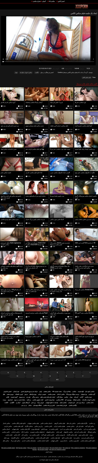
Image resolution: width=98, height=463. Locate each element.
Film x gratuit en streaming (78, 448)
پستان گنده (60, 397)
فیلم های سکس (49, 387)
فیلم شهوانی (15, 429)
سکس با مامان (61, 394)
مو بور (26, 394)
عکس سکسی (6, 432)
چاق (4, 394)
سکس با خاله (25, 432)
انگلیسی (12, 402)
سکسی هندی (63, 402)
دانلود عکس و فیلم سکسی (87, 440)
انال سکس (17, 435)
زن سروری (22, 397)
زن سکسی (92, 423)
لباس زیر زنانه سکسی (49, 405)
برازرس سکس (38, 426)
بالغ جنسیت (81, 391)
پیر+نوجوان (84, 394)
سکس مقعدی (47, 391)
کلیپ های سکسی (18, 426)
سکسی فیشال (77, 400)
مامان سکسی (90, 402)
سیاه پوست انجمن (50, 400)
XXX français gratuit (21, 448)
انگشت (36, 72)
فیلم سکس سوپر (83, 435)
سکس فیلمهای (50, 432)
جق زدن (28, 397)
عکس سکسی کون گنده (47, 435)
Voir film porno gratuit (43, 448)
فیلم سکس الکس (86, 77)
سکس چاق (6, 440)
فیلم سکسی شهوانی (33, 423)
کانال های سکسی (25, 429)
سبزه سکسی (88, 397)
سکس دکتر (25, 435)
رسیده (4, 400)
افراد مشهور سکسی (38, 400)
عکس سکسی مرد (34, 435)
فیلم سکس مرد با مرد (66, 429)
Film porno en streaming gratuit (57, 449)
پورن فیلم (6, 438)
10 (33, 376)
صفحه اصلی (49, 452)
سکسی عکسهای (68, 432)
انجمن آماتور (61, 1)
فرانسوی (10, 400)
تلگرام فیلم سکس (82, 423)
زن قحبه (29, 400)
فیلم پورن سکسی (74, 440)
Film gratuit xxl (66, 448)
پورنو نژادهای (32, 394)
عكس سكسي (48, 426)
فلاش (7, 397)
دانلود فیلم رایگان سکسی (19, 423)
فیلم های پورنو (35, 429)
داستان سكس (6, 429)
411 (57, 379)
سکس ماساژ (6, 423)
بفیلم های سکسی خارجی (29, 440)
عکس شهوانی (54, 440)
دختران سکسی (37, 1)
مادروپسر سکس (60, 435)
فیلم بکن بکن (79, 426)
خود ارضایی (16, 391)
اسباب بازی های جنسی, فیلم (47, 397)
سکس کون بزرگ (15, 440)
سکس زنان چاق (71, 423)
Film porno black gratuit (56, 448)
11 (17, 376)
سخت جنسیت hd (57, 391)
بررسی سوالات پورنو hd (72, 394)
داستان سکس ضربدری (87, 438)
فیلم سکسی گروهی (59, 423)
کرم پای (76, 397)
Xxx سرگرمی (59, 400)
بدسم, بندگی (35, 397)
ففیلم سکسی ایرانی (59, 426)
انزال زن (18, 402)
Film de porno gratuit (43, 449)
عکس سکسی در (53, 429)
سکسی (74, 391)
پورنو (91, 435)
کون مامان (59, 432)
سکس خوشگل (92, 432)
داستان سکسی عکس (46, 423)
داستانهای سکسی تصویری (37, 432)
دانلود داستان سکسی (43, 440)
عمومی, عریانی (42, 394)
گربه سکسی (92, 394)
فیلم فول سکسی (55, 438)
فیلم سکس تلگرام (72, 435)
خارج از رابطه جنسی (61, 405)
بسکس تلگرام (29, 426)
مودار (16, 72)
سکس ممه (77, 438)
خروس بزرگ (40, 402)
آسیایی (44, 1)
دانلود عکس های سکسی (42, 438)
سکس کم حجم (78, 429)
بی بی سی (24, 405)
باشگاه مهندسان (37, 405)
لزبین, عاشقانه (19, 394)
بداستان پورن (63, 440)
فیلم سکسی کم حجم (80, 432)
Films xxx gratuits (32, 448)
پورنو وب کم (68, 400)
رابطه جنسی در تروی (19, 400)
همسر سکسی (51, 394)
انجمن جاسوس (7, 391)
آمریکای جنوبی (26, 402)
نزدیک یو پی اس (80, 402)
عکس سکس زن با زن (90, 429)
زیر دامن (33, 402)
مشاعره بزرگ (67, 391)
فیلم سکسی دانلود (67, 438)
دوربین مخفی (10, 394)
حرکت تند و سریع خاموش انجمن (29, 391)
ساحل (30, 405)
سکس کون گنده (89, 426)
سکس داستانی (15, 432)
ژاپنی (40, 391)
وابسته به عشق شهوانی (52, 402)
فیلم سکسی (8, 435)
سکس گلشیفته (15, 438)
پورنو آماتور (44, 429)
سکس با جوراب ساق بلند (26, 72)
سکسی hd (52, 1)
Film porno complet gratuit (8, 448)
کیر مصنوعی (71, 402)
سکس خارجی (8, 426)
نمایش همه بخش (49, 409)
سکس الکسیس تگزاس (27, 438)
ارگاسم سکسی (73, 405)
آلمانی (81, 397)
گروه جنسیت (14, 397)
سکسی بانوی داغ (89, 391)
